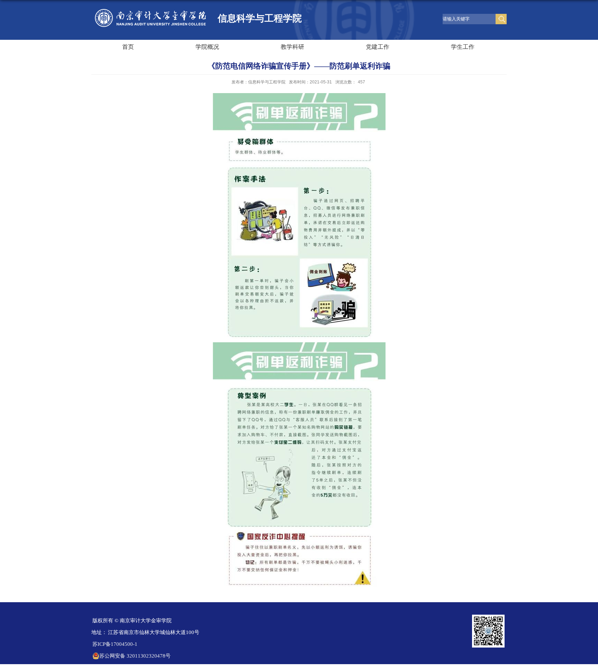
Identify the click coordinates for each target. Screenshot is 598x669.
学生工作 (462, 47)
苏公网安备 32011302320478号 (135, 656)
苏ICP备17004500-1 (114, 644)
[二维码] (488, 617)
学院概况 (207, 47)
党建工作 (377, 47)
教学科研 (292, 47)
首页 (128, 47)
